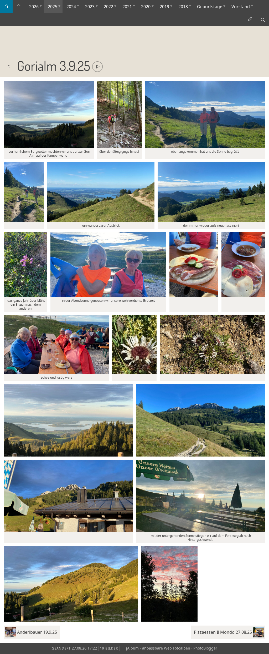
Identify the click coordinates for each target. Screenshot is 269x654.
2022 (108, 6)
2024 (71, 6)
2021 (127, 6)
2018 (183, 6)
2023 (90, 6)
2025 (52, 6)
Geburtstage (209, 6)
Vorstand (240, 6)
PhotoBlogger (205, 648)
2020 (146, 6)
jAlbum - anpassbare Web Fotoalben (158, 648)
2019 (164, 6)
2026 (34, 6)
